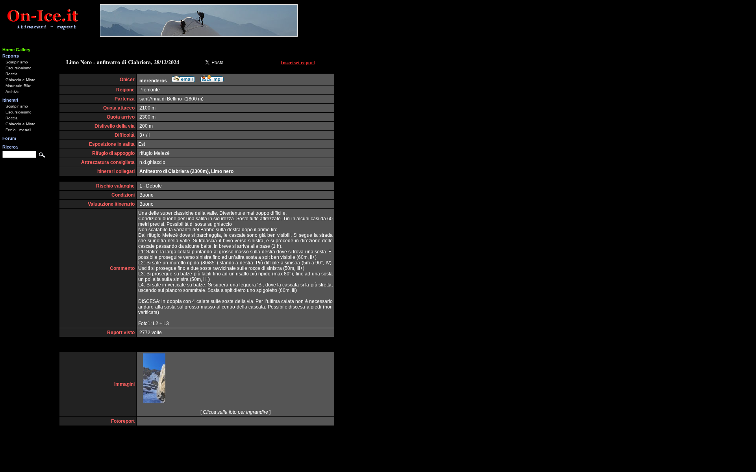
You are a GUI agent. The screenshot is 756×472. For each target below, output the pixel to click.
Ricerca (10, 147)
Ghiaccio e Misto (20, 80)
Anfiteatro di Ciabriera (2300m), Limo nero (186, 171)
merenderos (153, 81)
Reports (10, 56)
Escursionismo (19, 68)
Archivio (13, 91)
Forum (9, 138)
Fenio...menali (18, 130)
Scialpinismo (17, 62)
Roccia (12, 74)
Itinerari (10, 100)
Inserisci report (298, 62)
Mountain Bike (19, 86)
